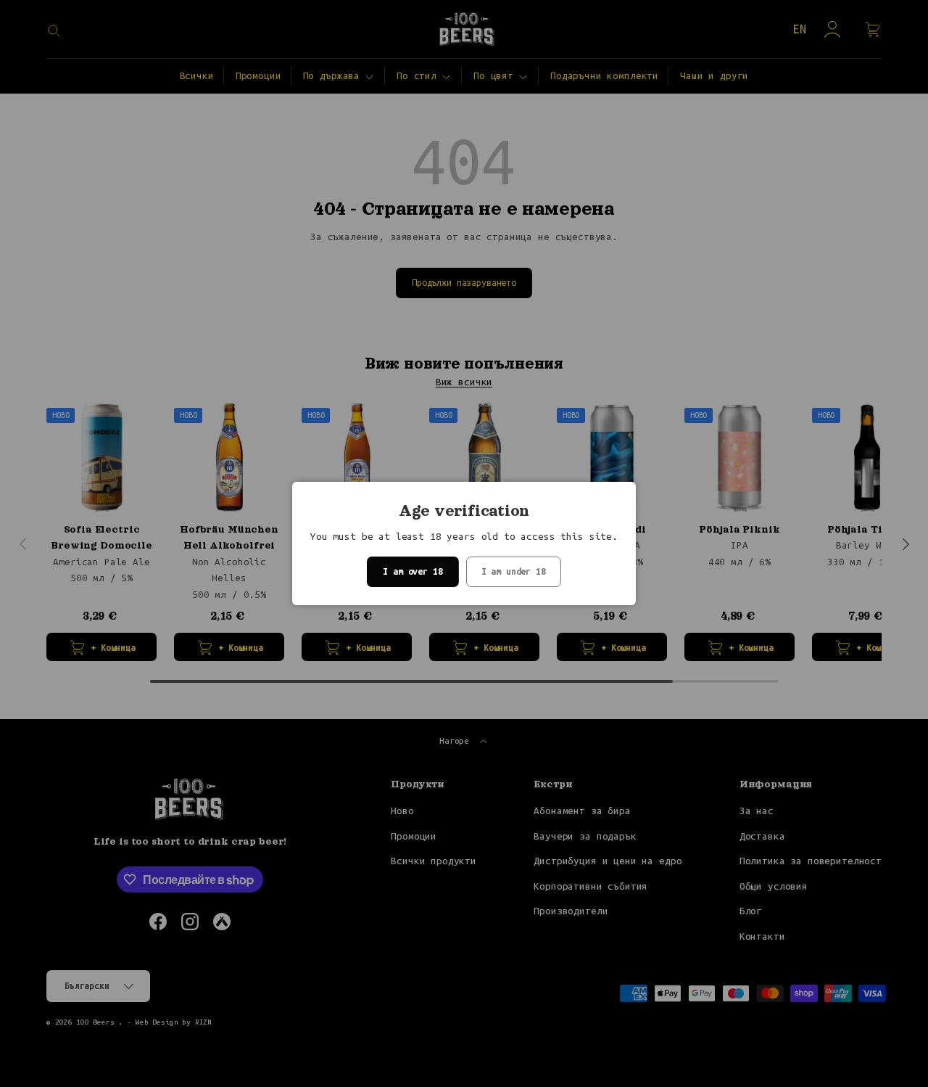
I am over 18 (412, 571)
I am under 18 (513, 571)
